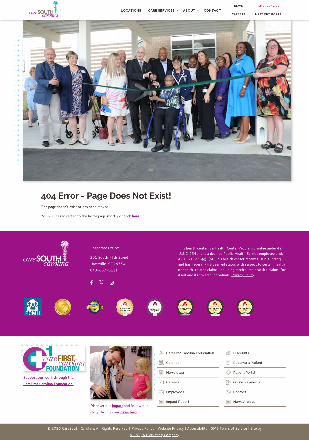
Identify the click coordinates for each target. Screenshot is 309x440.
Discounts (241, 353)
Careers (238, 14)
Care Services (161, 10)
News (238, 6)
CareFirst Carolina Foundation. (48, 383)
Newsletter (175, 372)
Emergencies (268, 6)
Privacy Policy (242, 274)
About (189, 10)
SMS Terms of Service (229, 428)
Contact (212, 10)
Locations (131, 10)
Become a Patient (247, 363)
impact (117, 405)
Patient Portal (270, 14)
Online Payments (246, 382)
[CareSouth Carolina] (44, 9)
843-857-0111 (104, 270)
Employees (175, 392)
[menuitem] (131, 10)
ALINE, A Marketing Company (154, 434)
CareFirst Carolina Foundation (190, 353)
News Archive (244, 402)
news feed (128, 411)
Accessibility (197, 428)
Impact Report (177, 402)
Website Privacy (171, 428)
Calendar (173, 363)
